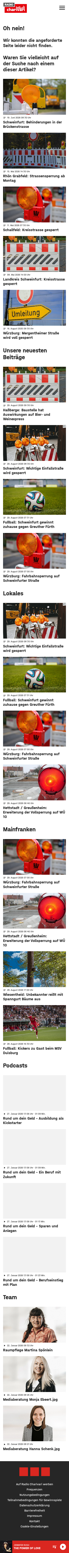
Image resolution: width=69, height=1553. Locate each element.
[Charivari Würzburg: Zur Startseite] (15, 7)
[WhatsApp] (45, 1471)
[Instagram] (34, 1471)
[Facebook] (23, 1471)
